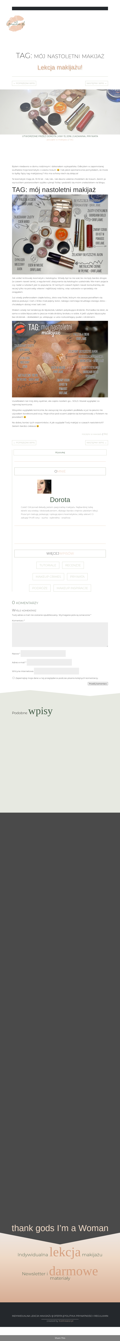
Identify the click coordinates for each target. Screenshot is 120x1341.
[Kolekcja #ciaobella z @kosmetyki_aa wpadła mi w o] (46, 1014)
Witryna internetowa (22, 671)
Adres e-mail (19, 662)
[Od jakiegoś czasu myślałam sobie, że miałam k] (33, 899)
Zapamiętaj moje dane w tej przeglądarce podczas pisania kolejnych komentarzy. (57, 678)
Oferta (57, 1316)
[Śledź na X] (94, 3)
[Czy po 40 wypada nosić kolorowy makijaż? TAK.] (100, 864)
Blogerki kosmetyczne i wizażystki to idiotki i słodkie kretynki (60, 786)
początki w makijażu (57, 139)
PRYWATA (92, 136)
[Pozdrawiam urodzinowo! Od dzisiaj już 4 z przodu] (113, 843)
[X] (1, 1332)
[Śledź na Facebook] (88, 3)
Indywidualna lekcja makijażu (32, 1316)
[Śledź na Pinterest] (99, 3)
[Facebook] (1, 1328)
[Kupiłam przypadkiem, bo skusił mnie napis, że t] (73, 969)
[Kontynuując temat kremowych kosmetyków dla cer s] (6, 940)
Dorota (51, 136)
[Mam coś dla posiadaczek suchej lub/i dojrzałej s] (60, 972)
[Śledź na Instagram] (105, 3)
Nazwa (16, 653)
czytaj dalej (60, 735)
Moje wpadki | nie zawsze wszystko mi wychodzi (60, 758)
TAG (71, 139)
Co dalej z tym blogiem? (60, 729)
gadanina (79, 136)
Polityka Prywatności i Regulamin (86, 1316)
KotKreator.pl (66, 1320)
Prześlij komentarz (98, 684)
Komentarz (18, 620)
